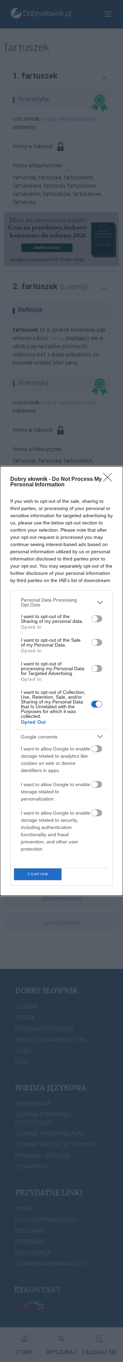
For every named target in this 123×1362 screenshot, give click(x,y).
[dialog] (61, 681)
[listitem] (61, 602)
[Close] (109, 479)
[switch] (96, 618)
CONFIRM (38, 874)
